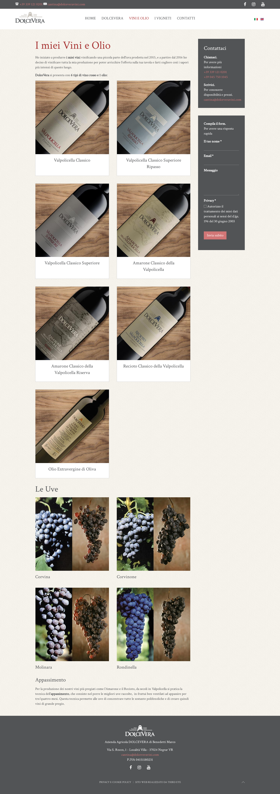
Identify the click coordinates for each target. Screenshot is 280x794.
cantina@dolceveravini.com (66, 4)
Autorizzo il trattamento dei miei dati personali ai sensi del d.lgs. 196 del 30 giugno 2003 (221, 213)
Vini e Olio (139, 18)
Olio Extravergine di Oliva (72, 469)
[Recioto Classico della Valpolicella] (153, 323)
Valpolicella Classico (72, 160)
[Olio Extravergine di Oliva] (72, 426)
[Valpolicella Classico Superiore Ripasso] (153, 117)
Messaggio (211, 170)
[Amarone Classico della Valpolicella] (153, 220)
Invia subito (215, 235)
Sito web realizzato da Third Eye (158, 782)
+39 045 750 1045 (216, 77)
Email (209, 156)
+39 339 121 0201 (31, 4)
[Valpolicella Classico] (72, 117)
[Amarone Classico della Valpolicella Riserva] (72, 323)
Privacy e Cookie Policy (115, 782)
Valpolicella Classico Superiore (72, 263)
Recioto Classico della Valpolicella (153, 366)
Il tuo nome (213, 141)
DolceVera (112, 18)
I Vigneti (162, 18)
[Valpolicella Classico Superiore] (72, 220)
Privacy (210, 200)
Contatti (186, 18)
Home (90, 18)
